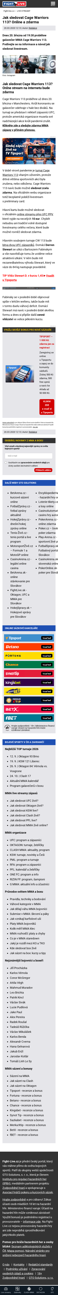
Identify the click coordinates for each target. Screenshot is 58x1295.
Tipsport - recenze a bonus (26, 1090)
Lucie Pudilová (19, 1007)
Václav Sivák (17, 1002)
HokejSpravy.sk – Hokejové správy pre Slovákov (21, 612)
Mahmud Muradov (21, 987)
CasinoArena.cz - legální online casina (20, 564)
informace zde (32, 1221)
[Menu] (53, 3)
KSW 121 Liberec (29, 761)
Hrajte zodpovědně (8, 422)
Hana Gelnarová (20, 1046)
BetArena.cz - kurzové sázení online (19, 497)
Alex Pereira (17, 1017)
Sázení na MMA (19, 1076)
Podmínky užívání (16, 1269)
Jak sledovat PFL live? (23, 820)
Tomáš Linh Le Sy (21, 1061)
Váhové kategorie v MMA (25, 904)
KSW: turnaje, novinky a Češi (27, 854)
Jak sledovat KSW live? (24, 810)
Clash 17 (25, 776)
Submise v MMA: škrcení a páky (29, 913)
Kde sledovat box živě (23, 948)
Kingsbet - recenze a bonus (26, 1110)
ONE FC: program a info (24, 874)
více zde (35, 427)
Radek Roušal (18, 1022)
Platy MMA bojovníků (23, 923)
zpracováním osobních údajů (33, 462)
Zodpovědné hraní (13, 1187)
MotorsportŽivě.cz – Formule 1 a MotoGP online (21, 550)
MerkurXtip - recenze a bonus (28, 1125)
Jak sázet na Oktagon (23, 1085)
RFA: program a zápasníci (25, 864)
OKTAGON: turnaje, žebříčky (27, 845)
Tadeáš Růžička (19, 1026)
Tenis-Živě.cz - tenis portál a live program (20, 537)
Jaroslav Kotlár (19, 1056)
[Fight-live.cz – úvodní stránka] (14, 3)
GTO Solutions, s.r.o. (41, 1277)
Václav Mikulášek (20, 1031)
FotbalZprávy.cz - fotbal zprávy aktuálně (20, 511)
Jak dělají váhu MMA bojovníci (28, 909)
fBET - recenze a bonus (24, 1134)
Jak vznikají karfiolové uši (25, 918)
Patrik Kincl (17, 997)
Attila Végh (16, 982)
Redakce (33, 28)
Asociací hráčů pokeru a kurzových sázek (27, 1192)
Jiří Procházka (18, 968)
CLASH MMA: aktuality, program (30, 850)
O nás (5, 1264)
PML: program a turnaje (24, 859)
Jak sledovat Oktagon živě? (26, 805)
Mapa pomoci (15, 1250)
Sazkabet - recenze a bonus (27, 1120)
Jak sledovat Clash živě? (25, 815)
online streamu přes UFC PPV (35, 214)
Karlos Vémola (19, 973)
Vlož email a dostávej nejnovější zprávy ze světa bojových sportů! (26, 447)
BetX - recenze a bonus (24, 1130)
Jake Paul (16, 1012)
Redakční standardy (40, 1264)
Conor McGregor (20, 977)
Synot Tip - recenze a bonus (27, 1115)
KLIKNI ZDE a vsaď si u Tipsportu (47, 407)
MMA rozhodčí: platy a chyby (27, 933)
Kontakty (18, 1264)
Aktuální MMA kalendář (24, 781)
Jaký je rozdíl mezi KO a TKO (27, 943)
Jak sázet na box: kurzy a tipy (28, 953)
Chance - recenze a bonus (26, 1105)
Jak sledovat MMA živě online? (29, 825)
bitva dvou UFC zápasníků (18, 245)
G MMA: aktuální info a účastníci (29, 884)
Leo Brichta (17, 992)
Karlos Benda (18, 1036)
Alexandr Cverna (20, 1041)
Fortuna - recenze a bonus (26, 1095)
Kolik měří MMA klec (22, 928)
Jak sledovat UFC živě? (24, 800)
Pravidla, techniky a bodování (27, 899)
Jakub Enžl (16, 1051)
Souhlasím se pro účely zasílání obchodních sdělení (29, 464)
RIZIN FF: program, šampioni (27, 879)
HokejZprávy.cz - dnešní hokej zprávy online (20, 524)
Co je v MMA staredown (24, 938)
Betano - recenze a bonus (25, 1100)
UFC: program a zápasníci (25, 840)
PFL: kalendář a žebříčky (25, 869)
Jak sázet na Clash (21, 1080)
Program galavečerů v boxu (26, 785)
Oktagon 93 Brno (29, 756)
